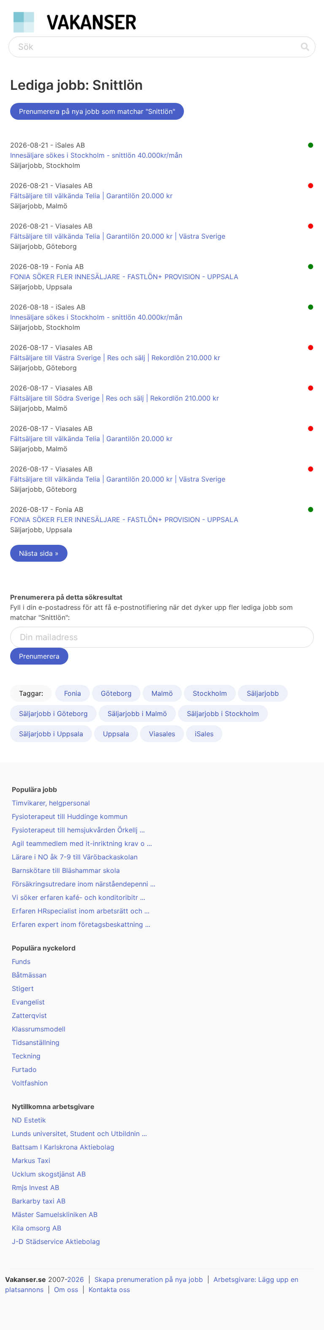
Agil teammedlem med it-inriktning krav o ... (82, 843)
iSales (204, 734)
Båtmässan (29, 975)
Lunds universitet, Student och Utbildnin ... (79, 1133)
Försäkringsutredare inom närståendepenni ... (83, 884)
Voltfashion (30, 1083)
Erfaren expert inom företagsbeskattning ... (81, 924)
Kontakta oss (109, 1289)
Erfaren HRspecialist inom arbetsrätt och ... (80, 911)
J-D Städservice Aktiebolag (56, 1241)
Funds (21, 961)
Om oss (66, 1289)
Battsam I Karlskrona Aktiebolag (63, 1147)
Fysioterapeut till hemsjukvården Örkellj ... (78, 830)
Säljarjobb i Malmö (137, 713)
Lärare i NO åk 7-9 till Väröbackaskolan (75, 857)
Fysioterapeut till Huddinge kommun (69, 816)
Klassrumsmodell (38, 1029)
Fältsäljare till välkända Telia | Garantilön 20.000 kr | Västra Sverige (117, 236)
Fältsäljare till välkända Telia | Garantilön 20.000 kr (91, 195)
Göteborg (116, 693)
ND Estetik (29, 1120)
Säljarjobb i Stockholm (223, 713)
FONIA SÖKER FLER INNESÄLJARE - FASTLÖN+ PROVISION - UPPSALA (124, 276)
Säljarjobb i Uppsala (51, 734)
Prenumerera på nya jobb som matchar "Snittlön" (97, 111)
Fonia (72, 693)
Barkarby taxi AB (38, 1201)
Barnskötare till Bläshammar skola (66, 870)
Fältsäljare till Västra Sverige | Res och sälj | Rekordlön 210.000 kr (115, 357)
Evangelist (28, 1002)
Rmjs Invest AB (35, 1187)
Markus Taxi (31, 1160)
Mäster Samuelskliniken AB (54, 1214)
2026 (75, 1279)
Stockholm (210, 693)
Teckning (26, 1056)
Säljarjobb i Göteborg (53, 713)
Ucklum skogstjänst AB (49, 1174)
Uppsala (116, 734)
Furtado (24, 1069)
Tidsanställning (35, 1042)
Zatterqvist (29, 1015)
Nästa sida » (39, 553)
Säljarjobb (263, 693)
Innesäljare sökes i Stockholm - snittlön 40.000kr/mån (96, 155)
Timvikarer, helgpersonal (51, 803)
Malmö (162, 693)
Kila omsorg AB (36, 1228)
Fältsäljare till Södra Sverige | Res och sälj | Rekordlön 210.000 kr (114, 398)
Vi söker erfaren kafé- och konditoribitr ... (78, 897)
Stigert (23, 988)
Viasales (162, 734)
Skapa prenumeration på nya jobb (148, 1279)
